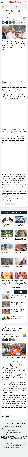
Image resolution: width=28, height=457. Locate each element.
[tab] (7, 292)
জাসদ (13, 204)
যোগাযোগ (24, 423)
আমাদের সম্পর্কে (5, 423)
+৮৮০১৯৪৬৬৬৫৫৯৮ (16, 432)
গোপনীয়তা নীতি (18, 423)
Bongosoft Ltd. (20, 447)
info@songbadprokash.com (15, 434)
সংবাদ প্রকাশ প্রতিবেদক (8, 17)
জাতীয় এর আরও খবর (14, 287)
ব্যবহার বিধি (11, 423)
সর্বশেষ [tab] (8, 292)
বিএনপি (7, 204)
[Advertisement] (14, 65)
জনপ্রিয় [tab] (20, 292)
